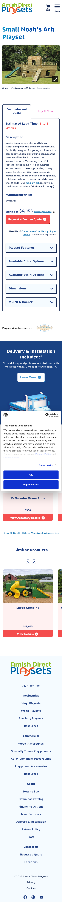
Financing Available (42, 211)
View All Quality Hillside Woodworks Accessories (31, 533)
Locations (31, 862)
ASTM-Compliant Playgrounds (31, 758)
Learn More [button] (28, 377)
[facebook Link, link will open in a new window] (25, 897)
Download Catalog (31, 799)
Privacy (31, 882)
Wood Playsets (31, 711)
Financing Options (31, 806)
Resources (31, 726)
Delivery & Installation (31, 821)
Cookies (31, 888)
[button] (51, 247)
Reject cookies (31, 484)
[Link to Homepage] (17, 8)
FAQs (31, 837)
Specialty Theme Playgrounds (31, 751)
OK (31, 474)
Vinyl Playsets (31, 703)
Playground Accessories (31, 766)
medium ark (33, 182)
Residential (31, 695)
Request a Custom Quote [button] (25, 219)
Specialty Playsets (31, 718)
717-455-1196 (31, 685)
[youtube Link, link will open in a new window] (41, 897)
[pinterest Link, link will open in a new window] (33, 897)
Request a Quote (31, 854)
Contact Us (31, 847)
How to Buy (31, 791)
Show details (46, 465)
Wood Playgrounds (31, 743)
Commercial (31, 736)
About (31, 784)
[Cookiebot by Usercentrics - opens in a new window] (45, 415)
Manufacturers (31, 814)
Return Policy (31, 829)
